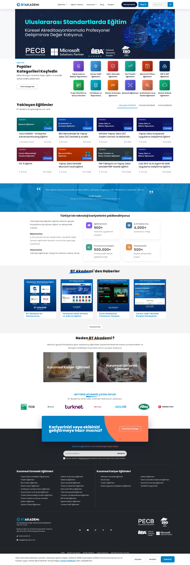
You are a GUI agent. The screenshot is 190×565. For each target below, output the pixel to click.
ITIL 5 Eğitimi (25, 163)
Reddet (152, 559)
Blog (102, 4)
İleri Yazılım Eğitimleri (130, 75)
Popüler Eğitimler (147, 105)
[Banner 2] (91, 56)
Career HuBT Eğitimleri (96, 75)
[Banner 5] (98, 56)
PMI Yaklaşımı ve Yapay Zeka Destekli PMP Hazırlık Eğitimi (114, 165)
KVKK (63, 553)
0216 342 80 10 (24, 536)
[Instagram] (95, 530)
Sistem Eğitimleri (27, 501)
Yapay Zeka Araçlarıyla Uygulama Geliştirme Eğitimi (154, 135)
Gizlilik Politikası (88, 553)
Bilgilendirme (84, 458)
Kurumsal (91, 4)
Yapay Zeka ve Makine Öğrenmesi (78, 75)
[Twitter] (103, 530)
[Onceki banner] (20, 34)
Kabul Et (168, 559)
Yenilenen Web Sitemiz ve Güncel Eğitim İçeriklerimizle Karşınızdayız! (75, 317)
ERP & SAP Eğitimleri (164, 75)
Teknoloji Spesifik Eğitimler (71, 492)
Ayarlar (138, 559)
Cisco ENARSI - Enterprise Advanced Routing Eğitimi (33, 135)
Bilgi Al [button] (143, 4)
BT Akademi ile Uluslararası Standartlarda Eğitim (38, 316)
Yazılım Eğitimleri (27, 480)
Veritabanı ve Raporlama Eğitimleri (96, 94)
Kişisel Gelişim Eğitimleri (70, 501)
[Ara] (170, 4)
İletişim (111, 4)
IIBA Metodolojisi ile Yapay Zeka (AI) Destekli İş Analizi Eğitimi (73, 136)
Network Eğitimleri (130, 93)
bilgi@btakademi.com (27, 540)
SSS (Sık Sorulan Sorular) (120, 553)
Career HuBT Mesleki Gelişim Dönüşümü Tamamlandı (147, 316)
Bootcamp (105, 480)
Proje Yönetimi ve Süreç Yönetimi (78, 94)
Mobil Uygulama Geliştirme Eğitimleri (116, 486)
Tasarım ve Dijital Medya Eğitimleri (75, 495)
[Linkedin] (80, 530)
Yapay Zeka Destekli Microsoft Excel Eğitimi (71, 165)
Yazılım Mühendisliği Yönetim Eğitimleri (36, 495)
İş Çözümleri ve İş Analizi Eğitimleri (147, 94)
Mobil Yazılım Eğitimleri (30, 486)
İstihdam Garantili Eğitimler (112, 477)
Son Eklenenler (165, 105)
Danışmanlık (129, 4)
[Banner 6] (100, 56)
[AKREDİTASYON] (95, 34)
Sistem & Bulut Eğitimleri (164, 94)
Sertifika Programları (149, 486)
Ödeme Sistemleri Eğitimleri (72, 486)
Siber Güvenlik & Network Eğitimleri (155, 480)
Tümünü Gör (95, 327)
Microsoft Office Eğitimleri (147, 75)
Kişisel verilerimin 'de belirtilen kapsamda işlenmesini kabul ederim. (96, 458)
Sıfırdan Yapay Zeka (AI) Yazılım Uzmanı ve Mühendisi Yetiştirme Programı (114, 136)
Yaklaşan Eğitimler (127, 105)
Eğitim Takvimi (77, 4)
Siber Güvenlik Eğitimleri (113, 75)
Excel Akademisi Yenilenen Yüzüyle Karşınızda (109, 316)
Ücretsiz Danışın (130, 428)
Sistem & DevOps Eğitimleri (113, 94)
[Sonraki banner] (170, 34)
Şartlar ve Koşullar (73, 553)
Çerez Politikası (67, 560)
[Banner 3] (93, 56)
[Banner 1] (89, 56)
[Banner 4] (96, 56)
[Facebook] (111, 530)
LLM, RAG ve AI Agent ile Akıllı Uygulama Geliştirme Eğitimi (154, 165)
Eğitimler (61, 4)
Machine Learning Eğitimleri (152, 483)
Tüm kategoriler (27, 86)
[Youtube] (88, 530)
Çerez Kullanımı (102, 553)
